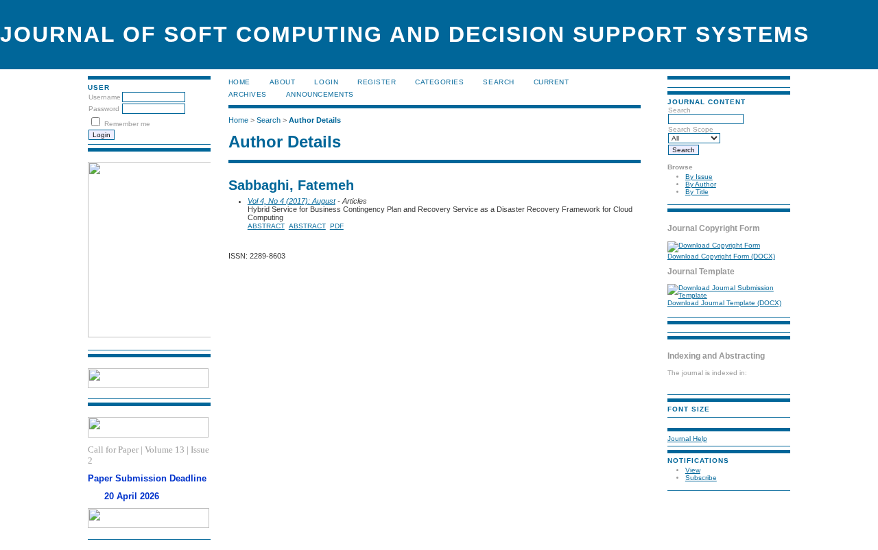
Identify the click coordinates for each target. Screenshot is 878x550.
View (692, 470)
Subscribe (701, 477)
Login (326, 82)
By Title (697, 191)
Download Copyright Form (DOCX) (721, 256)
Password (103, 108)
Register (376, 82)
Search (498, 82)
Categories (439, 82)
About (283, 82)
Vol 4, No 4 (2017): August (291, 201)
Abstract (266, 226)
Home (239, 82)
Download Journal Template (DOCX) (724, 303)
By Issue (699, 176)
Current (551, 82)
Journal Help (687, 438)
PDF (337, 226)
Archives (247, 94)
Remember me (127, 124)
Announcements (320, 94)
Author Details (315, 120)
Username (104, 97)
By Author (700, 184)
